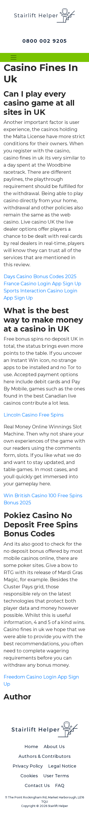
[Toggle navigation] (13, 57)
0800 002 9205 (44, 41)
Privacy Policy (28, 766)
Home (31, 746)
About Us (54, 746)
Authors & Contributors (44, 756)
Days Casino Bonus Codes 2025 (40, 276)
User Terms (56, 775)
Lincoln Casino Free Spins (34, 415)
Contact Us (37, 785)
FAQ (59, 785)
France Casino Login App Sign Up (42, 283)
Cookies (29, 775)
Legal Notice (62, 766)
